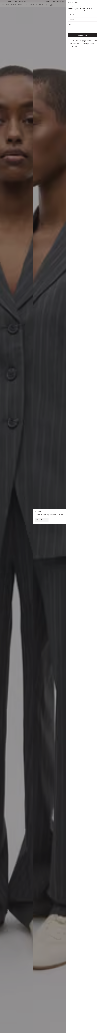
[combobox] (41, 520)
